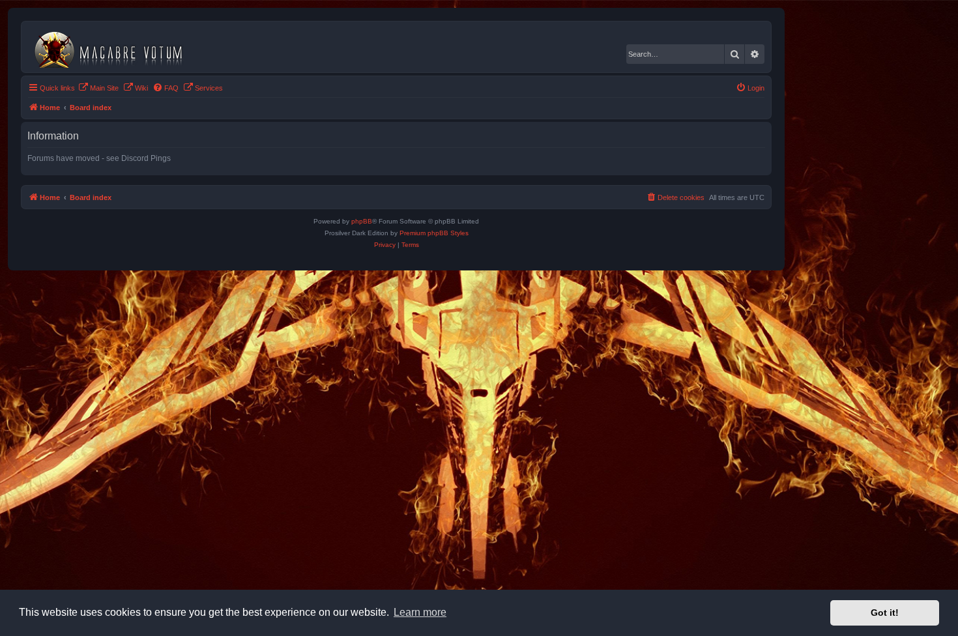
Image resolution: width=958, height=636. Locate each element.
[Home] (114, 47)
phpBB (361, 221)
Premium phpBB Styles (434, 233)
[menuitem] (98, 88)
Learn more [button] (420, 612)
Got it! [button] (885, 612)
